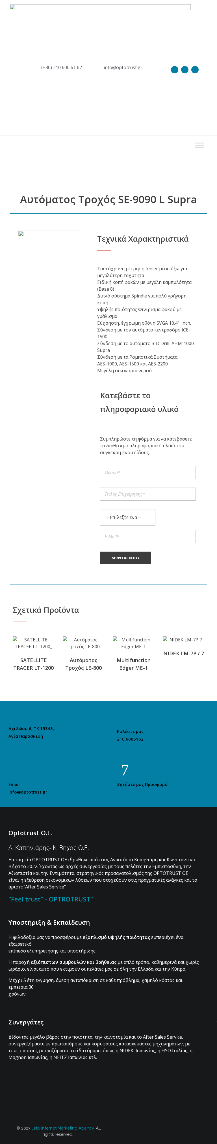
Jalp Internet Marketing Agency (63, 1128)
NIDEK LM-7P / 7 (183, 653)
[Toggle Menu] (199, 145)
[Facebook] (184, 69)
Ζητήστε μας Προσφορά (142, 784)
